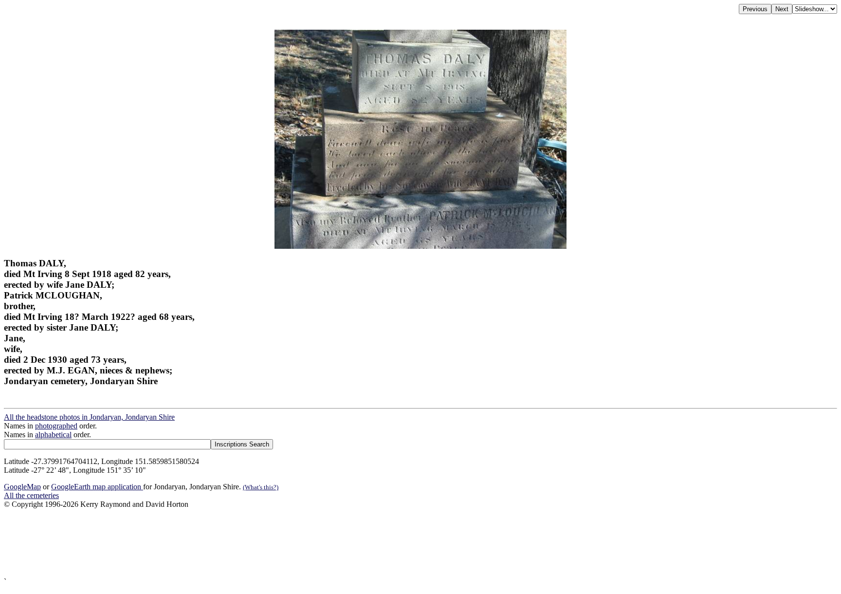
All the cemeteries (31, 495)
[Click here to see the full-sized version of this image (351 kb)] (420, 246)
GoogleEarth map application (97, 487)
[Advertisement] (296, 543)
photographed (56, 426)
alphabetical (53, 434)
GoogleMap (22, 487)
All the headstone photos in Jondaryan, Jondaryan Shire (89, 417)
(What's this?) (260, 487)
